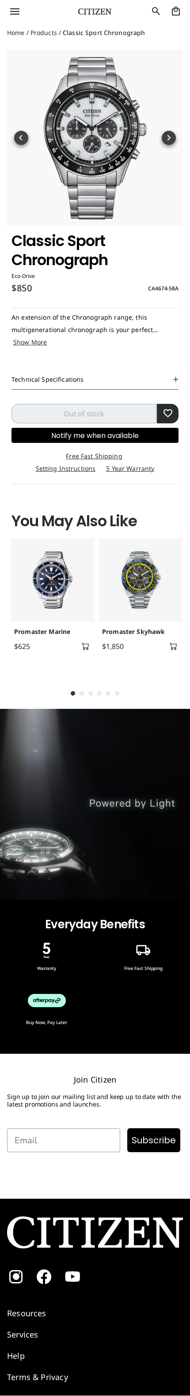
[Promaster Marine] (52, 580)
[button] (31, 11)
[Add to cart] (85, 646)
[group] (51, 604)
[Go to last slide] (21, 138)
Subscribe (154, 1140)
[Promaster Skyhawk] (140, 580)
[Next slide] (169, 138)
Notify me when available (95, 435)
